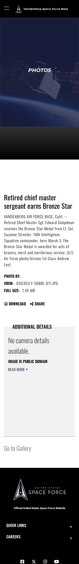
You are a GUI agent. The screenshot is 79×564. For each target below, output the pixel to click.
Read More (17, 369)
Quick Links (16, 525)
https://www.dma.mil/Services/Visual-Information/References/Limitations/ (33, 423)
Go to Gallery (17, 447)
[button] (7, 9)
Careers (13, 536)
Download (17, 303)
